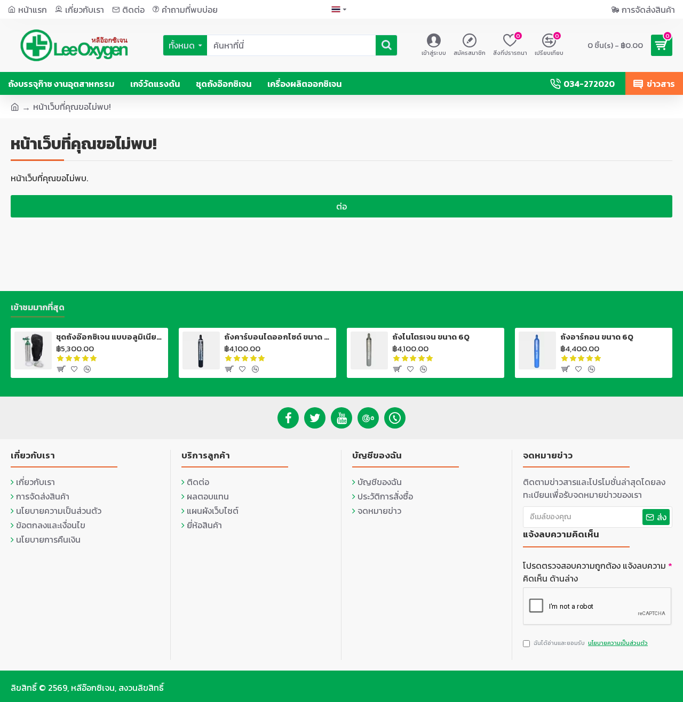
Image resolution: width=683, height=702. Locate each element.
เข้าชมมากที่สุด (38, 307)
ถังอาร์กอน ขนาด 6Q (596, 337)
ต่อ (341, 206)
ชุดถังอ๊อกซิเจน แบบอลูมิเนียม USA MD (110, 337)
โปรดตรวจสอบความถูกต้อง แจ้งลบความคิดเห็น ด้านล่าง (594, 572)
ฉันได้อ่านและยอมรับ (591, 643)
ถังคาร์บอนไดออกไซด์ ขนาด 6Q (278, 337)
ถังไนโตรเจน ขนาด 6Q (431, 337)
